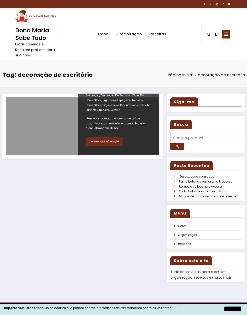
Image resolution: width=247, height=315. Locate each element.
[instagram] (223, 4)
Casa (103, 34)
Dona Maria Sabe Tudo (32, 34)
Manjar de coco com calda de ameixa (207, 196)
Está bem (233, 308)
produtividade (129, 105)
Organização (129, 34)
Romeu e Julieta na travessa (200, 186)
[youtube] (229, 4)
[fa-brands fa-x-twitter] (210, 4)
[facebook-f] (204, 4)
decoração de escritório (116, 95)
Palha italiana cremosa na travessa (205, 181)
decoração (92, 95)
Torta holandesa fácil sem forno (203, 191)
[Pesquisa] (208, 34)
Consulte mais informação (104, 141)
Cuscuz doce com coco (196, 176)
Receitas (158, 34)
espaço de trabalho (130, 100)
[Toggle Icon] (226, 34)
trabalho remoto (109, 109)
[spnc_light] (216, 34)
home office (93, 105)
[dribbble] (216, 4)
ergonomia (109, 100)
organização (111, 105)
